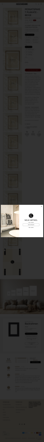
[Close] (41, 206)
